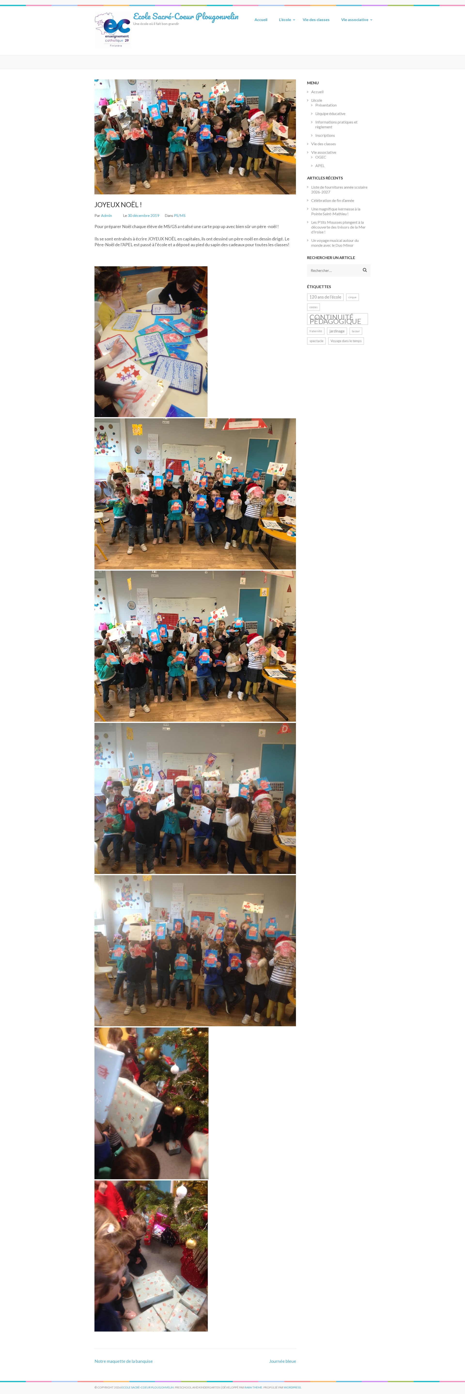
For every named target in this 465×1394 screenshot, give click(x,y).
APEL (320, 165)
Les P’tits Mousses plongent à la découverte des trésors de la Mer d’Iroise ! (338, 227)
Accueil (261, 19)
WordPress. (293, 1387)
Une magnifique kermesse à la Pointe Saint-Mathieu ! (335, 211)
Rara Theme (253, 1387)
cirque (352, 297)
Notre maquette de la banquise (123, 1361)
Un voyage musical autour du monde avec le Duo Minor (335, 242)
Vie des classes (316, 19)
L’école (285, 19)
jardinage (337, 331)
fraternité (316, 331)
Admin (106, 215)
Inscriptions (325, 135)
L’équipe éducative (330, 113)
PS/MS (180, 215)
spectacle (316, 341)
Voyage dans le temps (346, 341)
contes (314, 307)
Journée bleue (282, 1361)
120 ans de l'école (325, 297)
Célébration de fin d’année (332, 200)
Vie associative (354, 19)
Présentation (326, 105)
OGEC (320, 157)
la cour (356, 331)
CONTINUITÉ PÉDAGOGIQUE (335, 319)
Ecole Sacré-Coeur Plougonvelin (186, 16)
